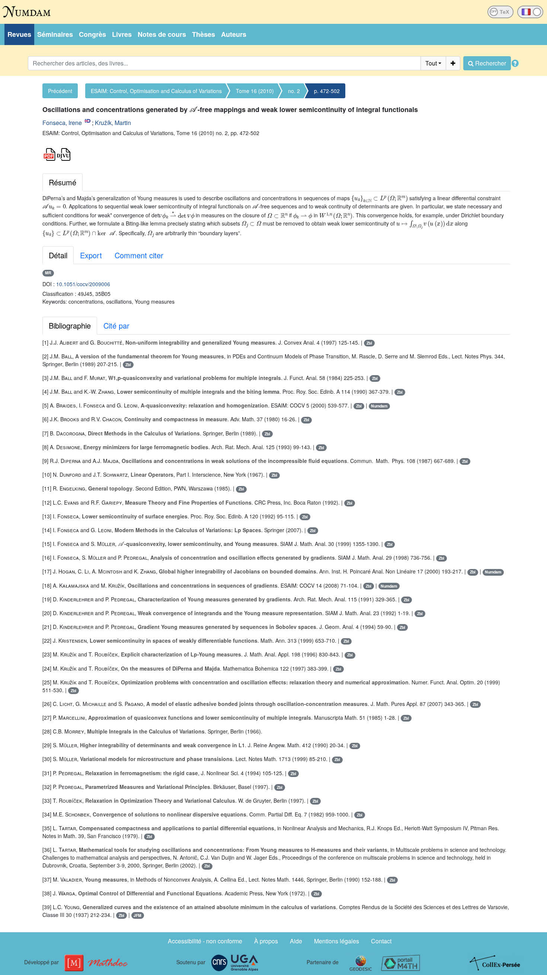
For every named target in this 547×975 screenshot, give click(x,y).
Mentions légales (336, 941)
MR (48, 272)
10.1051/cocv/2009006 (83, 284)
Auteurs (233, 34)
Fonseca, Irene (62, 122)
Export (91, 255)
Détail (58, 255)
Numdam (379, 406)
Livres (122, 34)
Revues (19, 34)
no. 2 (294, 91)
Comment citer (139, 255)
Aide (296, 941)
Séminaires (55, 34)
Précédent (60, 91)
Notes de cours (162, 34)
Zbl (369, 343)
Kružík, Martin (113, 122)
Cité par (116, 325)
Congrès (92, 34)
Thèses (203, 34)
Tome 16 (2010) (255, 91)
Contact (381, 941)
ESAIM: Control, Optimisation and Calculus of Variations (156, 91)
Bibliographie (70, 325)
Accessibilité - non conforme (205, 941)
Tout (431, 63)
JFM (137, 915)
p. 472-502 (327, 91)
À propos (266, 941)
